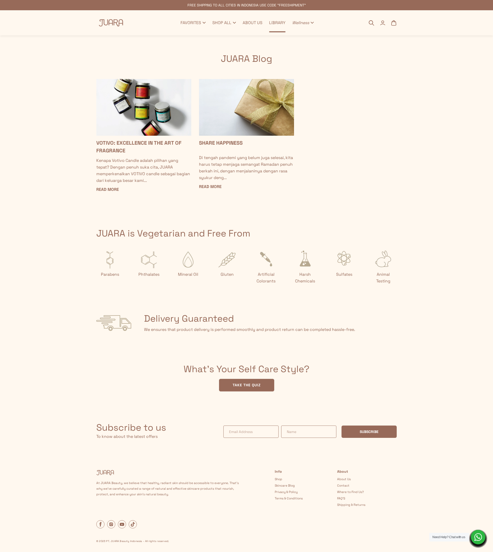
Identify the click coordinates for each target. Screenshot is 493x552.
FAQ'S (341, 498)
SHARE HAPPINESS (221, 143)
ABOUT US (252, 22)
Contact (343, 486)
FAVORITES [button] (191, 22)
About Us (344, 479)
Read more (107, 189)
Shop (278, 479)
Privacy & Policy (286, 492)
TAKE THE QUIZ (247, 385)
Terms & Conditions (289, 498)
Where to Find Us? (350, 492)
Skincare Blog (285, 486)
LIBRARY (277, 22)
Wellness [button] (300, 22)
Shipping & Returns (351, 505)
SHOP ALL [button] (221, 22)
